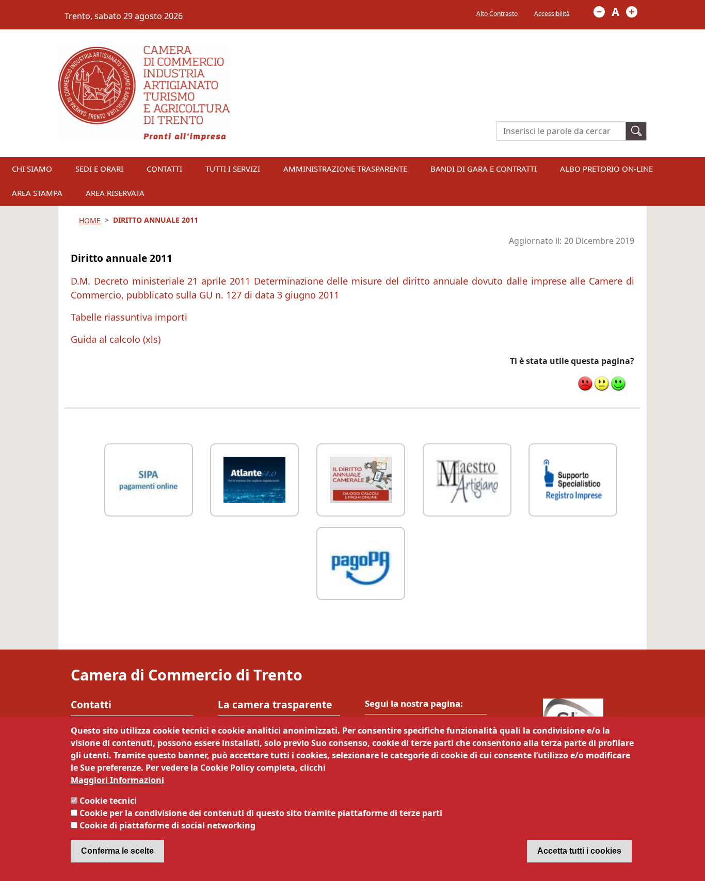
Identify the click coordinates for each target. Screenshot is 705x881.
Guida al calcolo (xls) (116, 339)
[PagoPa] (360, 562)
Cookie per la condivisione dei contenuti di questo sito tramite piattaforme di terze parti (260, 813)
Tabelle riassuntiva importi (129, 317)
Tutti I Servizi (232, 168)
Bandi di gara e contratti (483, 168)
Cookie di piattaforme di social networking (167, 825)
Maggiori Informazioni (117, 780)
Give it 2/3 (602, 383)
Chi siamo (32, 168)
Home (90, 220)
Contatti (164, 168)
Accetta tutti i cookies (579, 850)
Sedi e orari (99, 168)
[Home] (144, 52)
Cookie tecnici (108, 800)
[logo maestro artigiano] (467, 479)
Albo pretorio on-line (606, 168)
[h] (636, 131)
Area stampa (37, 193)
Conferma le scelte (117, 850)
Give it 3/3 (618, 383)
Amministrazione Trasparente (345, 168)
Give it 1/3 (585, 383)
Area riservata (115, 193)
